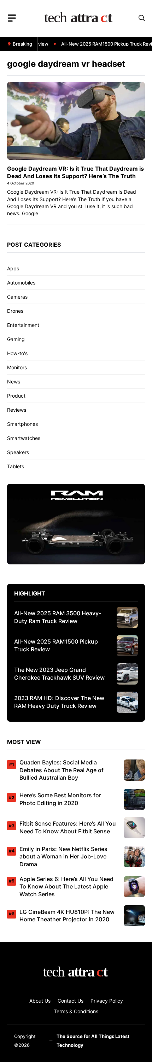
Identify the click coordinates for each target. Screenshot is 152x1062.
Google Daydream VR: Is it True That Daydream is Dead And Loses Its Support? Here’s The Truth (75, 172)
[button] (142, 18)
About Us (40, 1001)
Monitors (17, 367)
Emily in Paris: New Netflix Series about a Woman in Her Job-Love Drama (63, 856)
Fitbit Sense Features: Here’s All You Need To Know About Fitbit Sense (67, 827)
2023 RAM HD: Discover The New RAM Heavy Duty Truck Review (59, 701)
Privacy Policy (106, 1001)
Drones (15, 311)
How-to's (17, 353)
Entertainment (23, 325)
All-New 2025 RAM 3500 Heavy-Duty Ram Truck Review (57, 617)
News (13, 382)
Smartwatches (23, 438)
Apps (13, 268)
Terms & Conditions (76, 1011)
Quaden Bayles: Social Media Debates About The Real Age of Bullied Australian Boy (61, 770)
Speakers (18, 452)
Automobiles (21, 283)
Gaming (16, 339)
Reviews (16, 410)
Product (16, 396)
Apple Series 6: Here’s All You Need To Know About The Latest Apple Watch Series (66, 886)
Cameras (17, 297)
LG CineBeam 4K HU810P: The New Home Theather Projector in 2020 (67, 915)
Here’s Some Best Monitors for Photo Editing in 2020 (60, 799)
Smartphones (22, 424)
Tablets (15, 466)
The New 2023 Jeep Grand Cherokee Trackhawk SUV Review (59, 673)
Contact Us (70, 1001)
